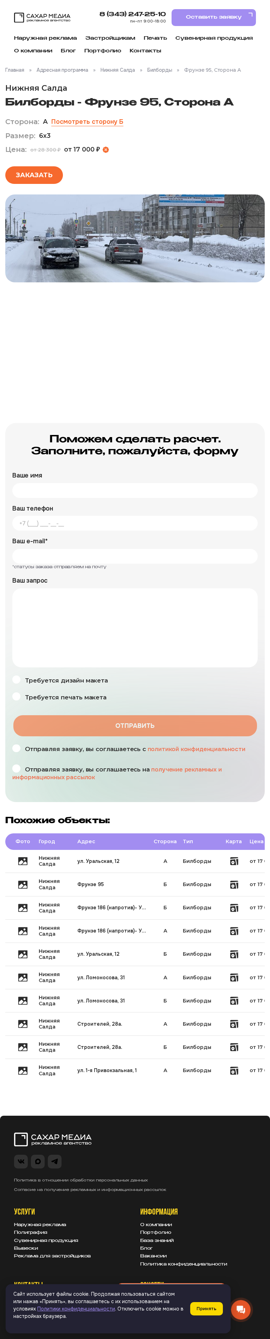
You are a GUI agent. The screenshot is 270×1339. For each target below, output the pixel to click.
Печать (155, 38)
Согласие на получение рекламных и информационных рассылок (90, 1190)
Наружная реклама (45, 38)
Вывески (26, 1249)
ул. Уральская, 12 (98, 861)
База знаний (157, 1241)
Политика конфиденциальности (183, 1264)
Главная (14, 70)
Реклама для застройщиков (52, 1256)
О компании (33, 51)
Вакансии (153, 1256)
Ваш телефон (32, 508)
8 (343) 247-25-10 (132, 15)
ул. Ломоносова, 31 (101, 977)
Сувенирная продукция (214, 38)
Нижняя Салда (118, 70)
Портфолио (102, 51)
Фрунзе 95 (90, 884)
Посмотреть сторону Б (87, 122)
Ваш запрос (29, 580)
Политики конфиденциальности (76, 1309)
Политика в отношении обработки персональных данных (81, 1180)
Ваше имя (27, 475)
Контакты (145, 51)
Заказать (34, 175)
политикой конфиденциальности (196, 749)
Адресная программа (62, 70)
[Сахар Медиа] (42, 18)
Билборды (159, 70)
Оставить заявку (214, 17)
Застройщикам (110, 38)
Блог (68, 51)
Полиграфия (30, 1233)
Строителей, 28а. (99, 1024)
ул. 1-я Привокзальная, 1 (107, 1070)
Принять (207, 1309)
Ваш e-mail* (30, 541)
